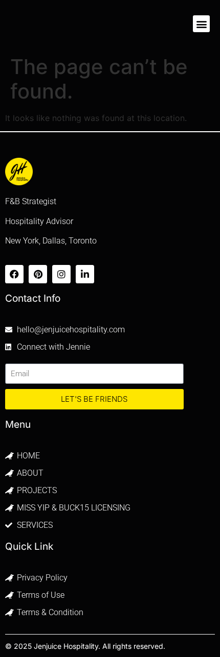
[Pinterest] (38, 274)
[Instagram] (61, 274)
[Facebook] (14, 274)
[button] (201, 23)
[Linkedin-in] (85, 274)
